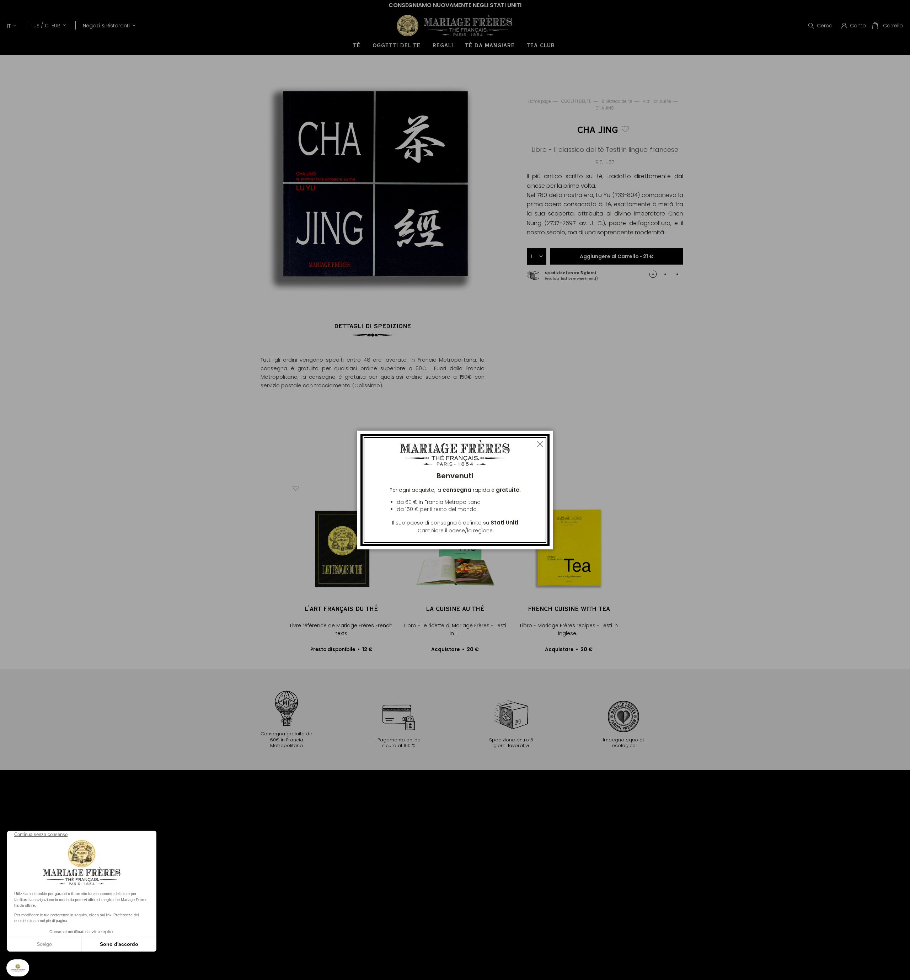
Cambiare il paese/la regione (455, 530)
